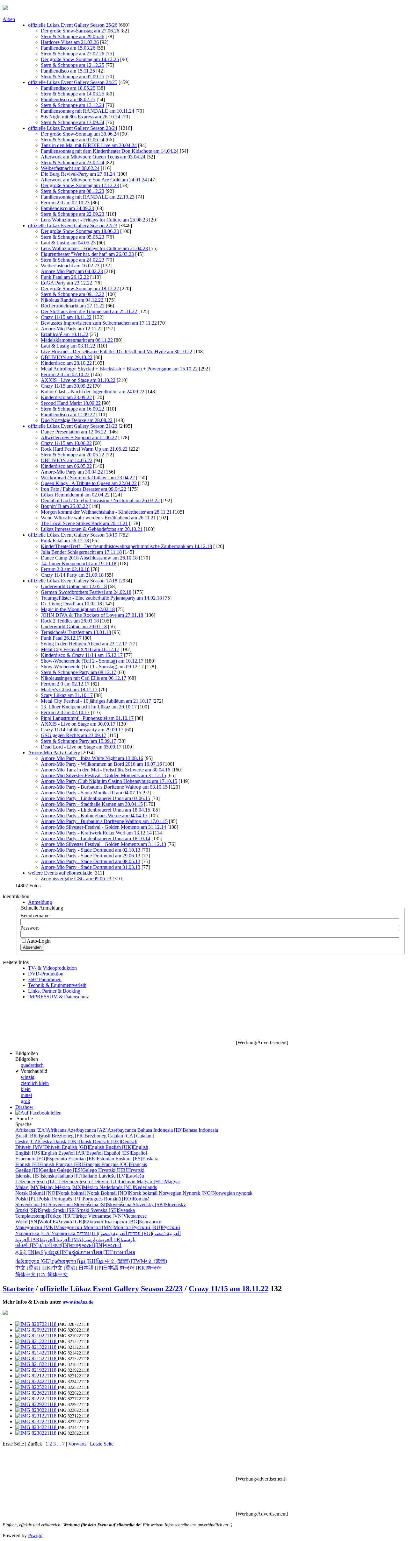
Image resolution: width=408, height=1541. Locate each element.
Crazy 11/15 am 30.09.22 (66, 386)
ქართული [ (47, 1261)
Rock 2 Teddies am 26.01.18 (70, 620)
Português (78, 1198)
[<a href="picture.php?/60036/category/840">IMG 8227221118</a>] (36, 1398)
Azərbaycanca (102, 1130)
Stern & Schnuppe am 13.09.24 (72, 122)
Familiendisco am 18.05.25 (68, 88)
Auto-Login (39, 941)
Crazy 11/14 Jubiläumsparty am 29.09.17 (82, 729)
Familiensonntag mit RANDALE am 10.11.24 (87, 111)
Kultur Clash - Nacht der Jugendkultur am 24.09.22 (92, 391)
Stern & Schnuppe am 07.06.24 (72, 139)
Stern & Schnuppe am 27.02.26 (72, 53)
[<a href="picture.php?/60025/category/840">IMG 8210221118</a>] (36, 1335)
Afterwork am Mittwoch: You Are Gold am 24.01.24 (94, 179)
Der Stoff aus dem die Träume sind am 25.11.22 (89, 311)
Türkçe (67, 1216)
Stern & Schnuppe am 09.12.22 (72, 294)
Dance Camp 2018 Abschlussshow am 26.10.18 (89, 557)
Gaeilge (36, 1170)
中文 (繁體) (136, 1261)
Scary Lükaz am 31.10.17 (67, 695)
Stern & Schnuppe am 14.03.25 (72, 93)
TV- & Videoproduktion (52, 968)
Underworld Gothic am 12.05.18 (74, 586)
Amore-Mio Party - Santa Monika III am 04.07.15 (91, 792)
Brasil (33, 1135)
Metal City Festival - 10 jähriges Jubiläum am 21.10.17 (96, 701)
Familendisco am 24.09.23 (67, 208)
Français (78, 1164)
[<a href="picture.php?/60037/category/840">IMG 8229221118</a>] (36, 1404)
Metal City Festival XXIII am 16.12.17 (80, 649)
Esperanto (41, 1158)
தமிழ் (31, 1252)
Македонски (49, 1227)
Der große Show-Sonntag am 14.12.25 (80, 59)
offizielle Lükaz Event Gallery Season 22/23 (72, 225)
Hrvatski (121, 1170)
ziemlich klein (35, 1083)
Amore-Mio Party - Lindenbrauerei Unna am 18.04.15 (95, 810)
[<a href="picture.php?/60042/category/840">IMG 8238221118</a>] (36, 1433)
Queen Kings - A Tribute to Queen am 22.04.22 (89, 483)
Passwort (29, 928)
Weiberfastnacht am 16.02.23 (70, 265)
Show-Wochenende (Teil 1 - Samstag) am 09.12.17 (92, 666)
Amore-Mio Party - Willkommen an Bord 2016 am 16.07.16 (101, 764)
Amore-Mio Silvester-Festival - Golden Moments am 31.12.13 (103, 844)
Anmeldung (40, 902)
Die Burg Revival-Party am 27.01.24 (78, 174)
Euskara (136, 1158)
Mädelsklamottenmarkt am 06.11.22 (77, 340)
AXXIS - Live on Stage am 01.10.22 (78, 380)
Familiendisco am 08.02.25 (68, 99)
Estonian (91, 1158)
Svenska (113, 1210)
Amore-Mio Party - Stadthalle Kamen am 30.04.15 (92, 804)
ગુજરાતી (99, 1245)
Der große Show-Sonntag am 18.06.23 (80, 231)
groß (25, 1101)
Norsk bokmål (51, 1193)
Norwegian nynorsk (205, 1193)
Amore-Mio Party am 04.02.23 (72, 271)
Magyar (158, 1181)
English (84, 1147)
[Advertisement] (119, 1030)
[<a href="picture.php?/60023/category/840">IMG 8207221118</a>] (36, 1324)
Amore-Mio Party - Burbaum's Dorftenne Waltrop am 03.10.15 (104, 787)
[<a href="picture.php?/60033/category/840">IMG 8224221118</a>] (36, 1381)
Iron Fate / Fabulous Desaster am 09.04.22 (83, 489)
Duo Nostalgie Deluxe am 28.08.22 (77, 420)
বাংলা (65, 1245)
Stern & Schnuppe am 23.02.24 (72, 162)
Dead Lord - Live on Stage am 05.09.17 (81, 746)
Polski (33, 1198)
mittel (26, 1095)
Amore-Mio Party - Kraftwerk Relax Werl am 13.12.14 (96, 832)
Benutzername (34, 915)
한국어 (141, 1267)
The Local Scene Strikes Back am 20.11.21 (84, 523)
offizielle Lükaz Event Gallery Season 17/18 (72, 580)
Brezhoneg (80, 1135)
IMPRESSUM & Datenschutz (58, 996)
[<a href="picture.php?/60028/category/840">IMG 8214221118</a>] (36, 1352)
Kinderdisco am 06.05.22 (66, 466)
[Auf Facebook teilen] (38, 1112)
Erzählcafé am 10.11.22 (64, 334)
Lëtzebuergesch (53, 1181)
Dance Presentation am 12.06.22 (73, 431)
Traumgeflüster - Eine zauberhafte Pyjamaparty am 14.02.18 (101, 598)
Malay (35, 1187)
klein (26, 1089)
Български (133, 1221)
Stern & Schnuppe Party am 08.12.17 (78, 672)
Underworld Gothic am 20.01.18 (74, 626)
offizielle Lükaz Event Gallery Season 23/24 (72, 128)
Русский (156, 1227)
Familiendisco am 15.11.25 (68, 71)
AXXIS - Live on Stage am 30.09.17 (78, 724)
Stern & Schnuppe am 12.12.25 (72, 65)
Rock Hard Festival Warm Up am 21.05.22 (84, 449)
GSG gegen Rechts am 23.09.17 (73, 735)
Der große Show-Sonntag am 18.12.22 (80, 288)
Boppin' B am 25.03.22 (64, 506)
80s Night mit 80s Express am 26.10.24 (80, 116)
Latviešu (121, 1176)
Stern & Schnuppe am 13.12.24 (72, 105)
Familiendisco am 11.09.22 (68, 414)
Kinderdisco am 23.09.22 (66, 397)
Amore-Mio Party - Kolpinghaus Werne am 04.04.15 (94, 815)
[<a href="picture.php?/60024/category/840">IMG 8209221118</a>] (36, 1330)
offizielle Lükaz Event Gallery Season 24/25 (72, 82)
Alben (9, 19)
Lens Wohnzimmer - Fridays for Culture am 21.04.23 (94, 248)
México (77, 1187)
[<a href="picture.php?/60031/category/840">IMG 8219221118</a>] (36, 1370)
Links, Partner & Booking (54, 991)
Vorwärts (77, 1443)
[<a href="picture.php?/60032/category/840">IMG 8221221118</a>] (36, 1375)
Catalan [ (131, 1135)
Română (126, 1198)
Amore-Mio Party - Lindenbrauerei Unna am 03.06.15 (95, 798)
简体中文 (41, 1274)
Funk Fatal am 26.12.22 (65, 277)
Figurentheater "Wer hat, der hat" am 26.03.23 (87, 254)
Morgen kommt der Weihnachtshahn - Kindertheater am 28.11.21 (106, 512)
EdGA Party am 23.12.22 (66, 282)
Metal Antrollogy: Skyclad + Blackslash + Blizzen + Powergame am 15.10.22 (119, 368)
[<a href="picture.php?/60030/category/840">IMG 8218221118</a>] (36, 1364)
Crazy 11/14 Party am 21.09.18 (72, 575)
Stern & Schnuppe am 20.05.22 (72, 454)
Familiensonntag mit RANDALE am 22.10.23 (88, 197)
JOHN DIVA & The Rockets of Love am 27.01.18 (92, 615)
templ (31, 1216)
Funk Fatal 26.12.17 (61, 638)
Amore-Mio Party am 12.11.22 (72, 328)
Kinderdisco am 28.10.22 (66, 363)
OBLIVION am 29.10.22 (66, 357)
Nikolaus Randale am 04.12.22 (72, 300)
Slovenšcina (44, 1204)
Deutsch (115, 1141)
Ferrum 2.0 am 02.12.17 (65, 683)
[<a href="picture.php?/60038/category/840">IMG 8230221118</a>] (36, 1410)
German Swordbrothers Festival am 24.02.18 (86, 592)
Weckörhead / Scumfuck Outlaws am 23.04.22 (88, 477)
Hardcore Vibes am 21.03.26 (70, 42)
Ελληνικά (79, 1221)
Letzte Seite (101, 1443)
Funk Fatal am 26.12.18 (65, 540)
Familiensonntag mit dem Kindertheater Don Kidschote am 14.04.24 (109, 151)
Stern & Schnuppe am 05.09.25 (72, 76)
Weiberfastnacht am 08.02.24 (70, 168)
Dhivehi (38, 1147)
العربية (76, 1239)
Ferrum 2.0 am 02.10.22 (65, 374)
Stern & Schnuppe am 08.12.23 (72, 191)
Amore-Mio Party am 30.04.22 (72, 472)
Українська (45, 1233)
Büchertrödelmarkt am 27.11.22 (73, 305)
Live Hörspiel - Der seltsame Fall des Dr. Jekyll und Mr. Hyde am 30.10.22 (116, 351)
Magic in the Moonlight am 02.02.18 (78, 609)
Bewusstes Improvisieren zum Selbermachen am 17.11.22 (99, 323)
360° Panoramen (45, 979)
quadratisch (32, 1065)
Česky (34, 1141)
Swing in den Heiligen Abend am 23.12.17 (84, 643)
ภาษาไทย (107, 1252)
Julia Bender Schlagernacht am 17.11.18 (81, 552)
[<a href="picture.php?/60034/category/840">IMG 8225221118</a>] (36, 1387)
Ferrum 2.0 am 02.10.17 (65, 712)
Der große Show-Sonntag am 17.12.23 (80, 185)
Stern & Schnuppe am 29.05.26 (72, 36)
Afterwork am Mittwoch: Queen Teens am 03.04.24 (93, 156)
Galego (77, 1170)
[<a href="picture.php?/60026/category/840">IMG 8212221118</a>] (36, 1341)
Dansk (73, 1141)
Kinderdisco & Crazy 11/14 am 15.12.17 (82, 655)
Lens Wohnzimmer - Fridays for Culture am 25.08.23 (94, 219)
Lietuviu (114, 1181)
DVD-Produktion (45, 973)
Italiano (78, 1176)
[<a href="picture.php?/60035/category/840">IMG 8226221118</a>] (36, 1393)
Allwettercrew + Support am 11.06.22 (79, 437)
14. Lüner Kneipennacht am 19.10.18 (78, 563)
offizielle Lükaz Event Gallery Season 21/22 (72, 426)
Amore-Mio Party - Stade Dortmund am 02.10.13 (90, 850)
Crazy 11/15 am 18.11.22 (66, 317)
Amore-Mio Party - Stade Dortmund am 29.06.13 (90, 855)
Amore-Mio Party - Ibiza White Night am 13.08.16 (92, 758)
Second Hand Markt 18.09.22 (71, 403)
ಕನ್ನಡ (64, 1252)
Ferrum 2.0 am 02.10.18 (65, 569)
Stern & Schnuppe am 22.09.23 (72, 214)
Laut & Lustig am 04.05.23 (68, 242)
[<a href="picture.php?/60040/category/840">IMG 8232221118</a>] (36, 1421)
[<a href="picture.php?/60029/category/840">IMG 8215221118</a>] (36, 1358)
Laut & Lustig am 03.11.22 (68, 345)
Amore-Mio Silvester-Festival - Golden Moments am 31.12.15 (103, 775)
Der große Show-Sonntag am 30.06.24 (80, 134)
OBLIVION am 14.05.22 (66, 460)
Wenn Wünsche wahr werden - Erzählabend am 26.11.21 (98, 517)
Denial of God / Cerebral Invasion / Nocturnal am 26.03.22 (100, 500)
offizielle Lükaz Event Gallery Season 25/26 (72, 25)
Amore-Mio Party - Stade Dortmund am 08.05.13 (90, 861)
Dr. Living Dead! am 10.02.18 (71, 603)
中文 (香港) (46, 1267)
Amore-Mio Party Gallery (54, 752)
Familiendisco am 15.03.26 (68, 48)
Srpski (34, 1210)
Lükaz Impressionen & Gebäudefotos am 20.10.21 (91, 529)
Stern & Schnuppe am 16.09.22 (72, 409)
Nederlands (128, 1187)
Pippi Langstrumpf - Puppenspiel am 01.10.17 (87, 718)
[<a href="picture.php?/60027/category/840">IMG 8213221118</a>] (36, 1347)
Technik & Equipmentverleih (57, 985)
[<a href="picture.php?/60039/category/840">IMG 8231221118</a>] (36, 1415)
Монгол (108, 1227)
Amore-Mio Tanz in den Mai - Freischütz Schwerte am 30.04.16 (105, 769)
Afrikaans (41, 1130)
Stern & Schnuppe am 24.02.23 (72, 260)
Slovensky (159, 1204)
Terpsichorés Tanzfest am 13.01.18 (76, 632)
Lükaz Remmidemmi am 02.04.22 (75, 494)
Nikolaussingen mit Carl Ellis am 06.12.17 (83, 678)
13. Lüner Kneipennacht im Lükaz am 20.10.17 (89, 706)
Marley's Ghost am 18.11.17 (69, 689)
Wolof (34, 1221)
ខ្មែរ (92, 1261)
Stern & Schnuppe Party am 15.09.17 (78, 741)
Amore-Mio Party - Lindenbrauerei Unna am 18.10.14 (95, 838)
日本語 (99, 1267)
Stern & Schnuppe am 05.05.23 (72, 237)
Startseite (18, 1288)
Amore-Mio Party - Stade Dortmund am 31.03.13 (90, 867)
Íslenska (36, 1176)
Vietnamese (117, 1216)
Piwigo (35, 1535)
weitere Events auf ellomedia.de (60, 873)
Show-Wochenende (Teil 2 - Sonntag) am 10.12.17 (92, 661)
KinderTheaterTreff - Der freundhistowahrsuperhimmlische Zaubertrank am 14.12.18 (126, 546)
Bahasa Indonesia (177, 1130)
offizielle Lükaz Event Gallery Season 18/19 (72, 535)
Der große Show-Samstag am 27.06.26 (80, 30)
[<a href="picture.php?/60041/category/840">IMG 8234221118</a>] (36, 1427)
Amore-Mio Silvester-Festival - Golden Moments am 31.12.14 (103, 827)
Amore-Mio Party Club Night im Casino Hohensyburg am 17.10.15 (109, 781)
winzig (27, 1077)
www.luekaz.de (77, 1302)
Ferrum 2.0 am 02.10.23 (65, 202)
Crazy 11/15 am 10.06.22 (66, 443)
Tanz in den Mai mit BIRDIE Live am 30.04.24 (89, 145)
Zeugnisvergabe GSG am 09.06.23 (76, 878)
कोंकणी (34, 1245)
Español (81, 1153)
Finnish (35, 1164)
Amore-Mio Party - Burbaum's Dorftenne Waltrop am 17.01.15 (104, 821)
